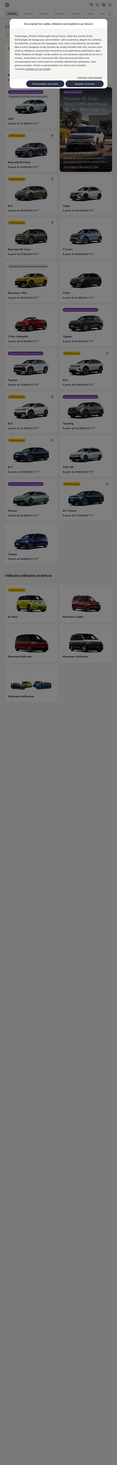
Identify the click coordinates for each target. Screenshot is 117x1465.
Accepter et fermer (85, 83)
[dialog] (58, 732)
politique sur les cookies (37, 68)
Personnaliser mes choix (45, 83)
